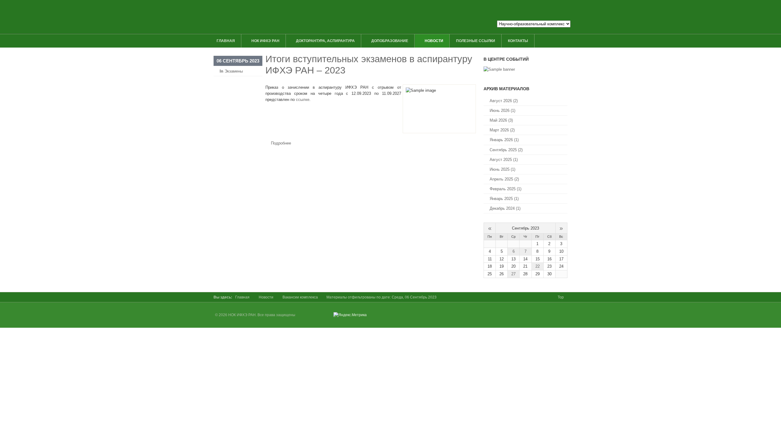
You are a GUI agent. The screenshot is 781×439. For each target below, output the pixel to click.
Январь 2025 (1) (504, 198)
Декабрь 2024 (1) (505, 208)
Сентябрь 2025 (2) (506, 150)
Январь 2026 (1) (504, 139)
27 (513, 274)
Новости (266, 297)
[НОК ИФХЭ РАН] (335, 16)
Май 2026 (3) (501, 120)
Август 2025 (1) (504, 159)
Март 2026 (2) (502, 130)
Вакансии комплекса (300, 297)
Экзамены (234, 71)
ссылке (302, 99)
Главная (242, 297)
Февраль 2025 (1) (505, 189)
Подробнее (281, 143)
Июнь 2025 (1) (502, 169)
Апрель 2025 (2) (504, 179)
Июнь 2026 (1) (502, 110)
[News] (499, 69)
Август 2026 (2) (504, 100)
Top (561, 297)
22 (537, 266)
